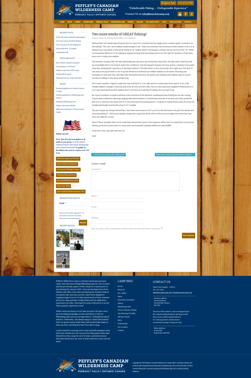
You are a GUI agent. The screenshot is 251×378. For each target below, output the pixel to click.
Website (94, 218)
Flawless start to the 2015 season (67, 70)
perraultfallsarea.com (67, 180)
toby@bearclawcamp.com (155, 13)
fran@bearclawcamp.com (182, 292)
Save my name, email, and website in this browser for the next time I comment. (125, 229)
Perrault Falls (102, 22)
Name (94, 196)
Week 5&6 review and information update (70, 37)
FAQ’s (164, 22)
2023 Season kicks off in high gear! (68, 45)
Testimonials (123, 324)
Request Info (168, 2)
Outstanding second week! (65, 67)
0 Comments (130, 38)
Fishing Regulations (66, 175)
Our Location (175, 22)
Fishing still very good (63, 74)
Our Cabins (122, 293)
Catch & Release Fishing (127, 310)
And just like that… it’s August (66, 49)
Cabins (77, 22)
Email (62, 203)
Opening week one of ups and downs (69, 78)
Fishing (131, 22)
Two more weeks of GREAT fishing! (68, 41)
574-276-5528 (185, 2)
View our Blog (63, 186)
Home (62, 22)
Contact (188, 22)
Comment (96, 169)
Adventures (88, 22)
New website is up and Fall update (68, 63)
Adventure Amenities (126, 300)
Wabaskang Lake (118, 22)
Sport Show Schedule (67, 164)
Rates (69, 22)
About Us (121, 290)
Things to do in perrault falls (65, 105)
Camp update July (62, 52)
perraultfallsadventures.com (70, 191)
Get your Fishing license (68, 169)
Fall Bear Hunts (152, 22)
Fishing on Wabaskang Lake (66, 102)
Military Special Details (68, 158)
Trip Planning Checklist (126, 313)
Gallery (140, 22)
